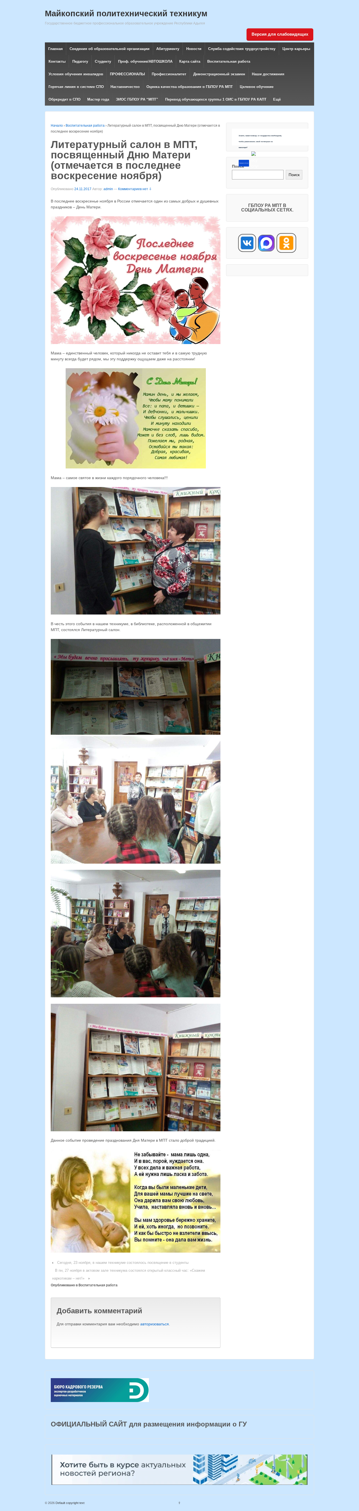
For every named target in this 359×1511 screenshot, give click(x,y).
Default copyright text (69, 1503)
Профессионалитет (169, 74)
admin (108, 189)
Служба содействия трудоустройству (241, 49)
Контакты (57, 61)
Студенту (103, 61)
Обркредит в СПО (64, 99)
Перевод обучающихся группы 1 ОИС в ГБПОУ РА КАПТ (215, 99)
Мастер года (98, 99)
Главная (55, 49)
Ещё (277, 99)
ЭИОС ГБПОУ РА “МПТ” (137, 99)
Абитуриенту (167, 49)
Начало (57, 126)
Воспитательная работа (228, 61)
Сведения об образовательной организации (109, 49)
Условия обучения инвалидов (76, 74)
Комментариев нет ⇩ (135, 189)
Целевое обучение (256, 87)
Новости (193, 49)
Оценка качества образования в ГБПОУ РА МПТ (189, 87)
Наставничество (125, 87)
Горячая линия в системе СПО (76, 87)
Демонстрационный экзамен (219, 74)
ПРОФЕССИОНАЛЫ (127, 74)
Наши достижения (268, 74)
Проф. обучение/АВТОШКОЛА (145, 61)
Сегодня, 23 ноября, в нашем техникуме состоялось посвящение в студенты (122, 1262)
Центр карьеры (296, 49)
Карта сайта (189, 61)
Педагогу (80, 61)
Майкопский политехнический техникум (126, 13)
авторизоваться (154, 1324)
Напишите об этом (243, 163)
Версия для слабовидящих (280, 34)
